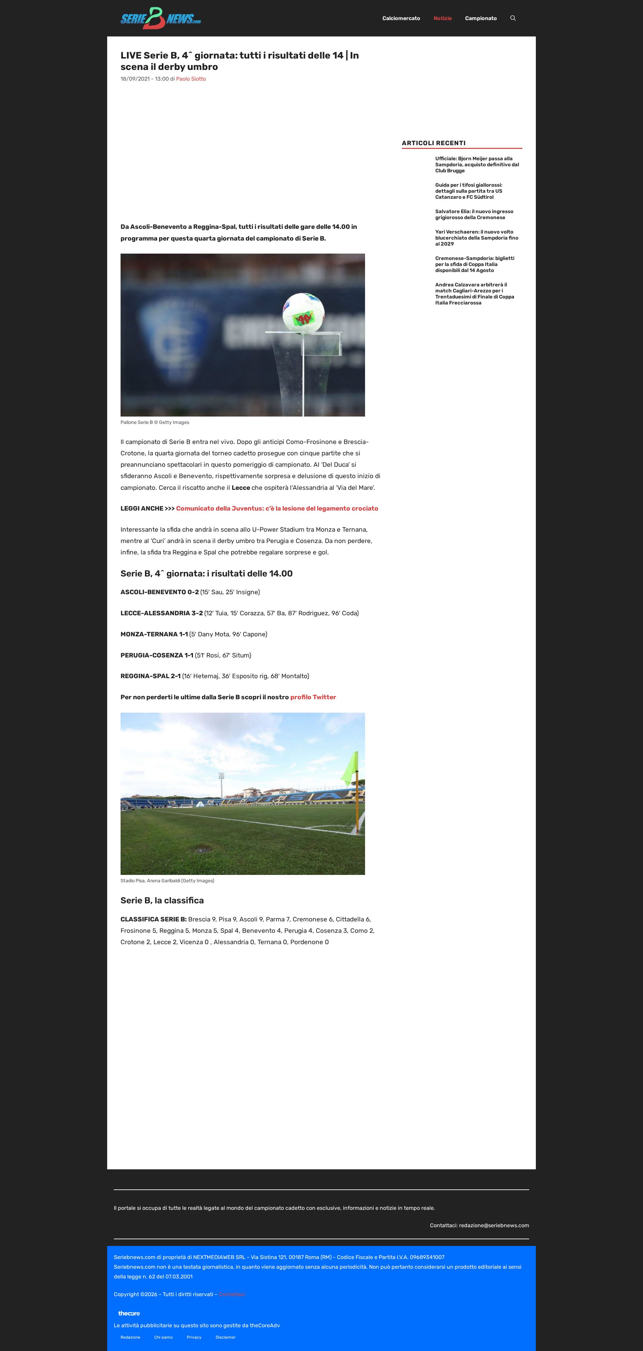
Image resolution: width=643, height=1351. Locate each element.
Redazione (130, 1337)
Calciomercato (401, 18)
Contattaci (232, 1294)
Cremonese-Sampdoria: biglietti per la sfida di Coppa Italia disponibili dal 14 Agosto (474, 264)
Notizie (443, 18)
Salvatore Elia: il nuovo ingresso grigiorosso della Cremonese (474, 214)
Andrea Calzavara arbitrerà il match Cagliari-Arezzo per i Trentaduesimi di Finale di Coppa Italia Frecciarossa (474, 294)
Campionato (481, 18)
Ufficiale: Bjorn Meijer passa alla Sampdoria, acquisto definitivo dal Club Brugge (477, 165)
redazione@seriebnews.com (494, 1225)
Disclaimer (226, 1337)
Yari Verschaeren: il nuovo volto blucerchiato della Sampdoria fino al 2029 (476, 238)
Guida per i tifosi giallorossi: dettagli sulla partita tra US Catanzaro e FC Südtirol (468, 191)
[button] (513, 18)
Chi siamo (163, 1337)
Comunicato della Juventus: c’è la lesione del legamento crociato (277, 508)
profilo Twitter (313, 697)
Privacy (194, 1337)
